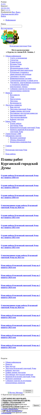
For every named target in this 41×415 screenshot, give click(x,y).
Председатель (15, 99)
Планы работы (15, 123)
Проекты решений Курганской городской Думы (22, 131)
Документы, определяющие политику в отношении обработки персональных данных (25, 85)
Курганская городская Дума (16, 150)
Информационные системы (20, 78)
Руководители (15, 62)
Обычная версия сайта (9, 14)
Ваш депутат (15, 107)
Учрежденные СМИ (13, 134)
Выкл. (18, 12)
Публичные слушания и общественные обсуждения (20, 73)
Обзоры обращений (17, 140)
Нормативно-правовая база (20, 142)
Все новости (15, 95)
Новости (8, 93)
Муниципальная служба (19, 68)
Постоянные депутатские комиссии (24, 113)
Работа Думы (10, 121)
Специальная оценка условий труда (24, 80)
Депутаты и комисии (13, 105)
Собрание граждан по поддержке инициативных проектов (23, 90)
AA (2, 8)
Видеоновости (15, 103)
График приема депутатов (20, 111)
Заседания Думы (16, 125)
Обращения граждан (13, 136)
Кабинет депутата (17, 119)
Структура (14, 60)
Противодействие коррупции (21, 70)
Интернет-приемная (18, 138)
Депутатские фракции (18, 117)
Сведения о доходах (18, 76)
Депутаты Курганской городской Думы (20, 368)
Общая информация (13, 56)
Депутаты (14, 101)
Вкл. (13, 12)
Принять (36, 405)
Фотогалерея (15, 66)
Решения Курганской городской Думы (25, 127)
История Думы (16, 64)
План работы (10, 154)
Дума (12, 97)
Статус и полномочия (18, 58)
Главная (8, 146)
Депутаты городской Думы (20, 109)
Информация (10, 20)
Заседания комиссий (18, 115)
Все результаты (7, 28)
